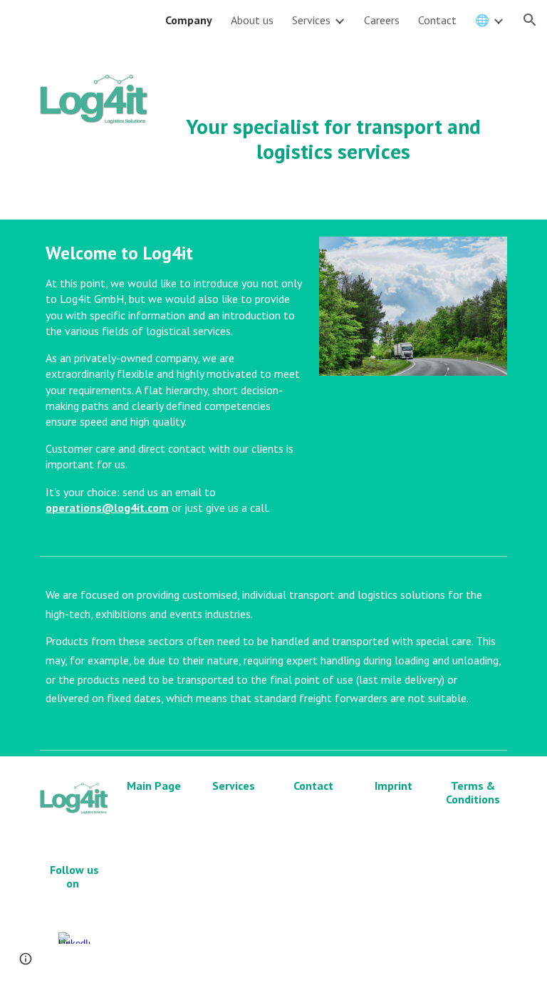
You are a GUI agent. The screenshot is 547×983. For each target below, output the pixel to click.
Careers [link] (382, 20)
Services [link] (311, 20)
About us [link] (252, 20)
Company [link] (188, 20)
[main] (333, 120)
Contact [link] (437, 20)
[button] (530, 20)
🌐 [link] (482, 20)
